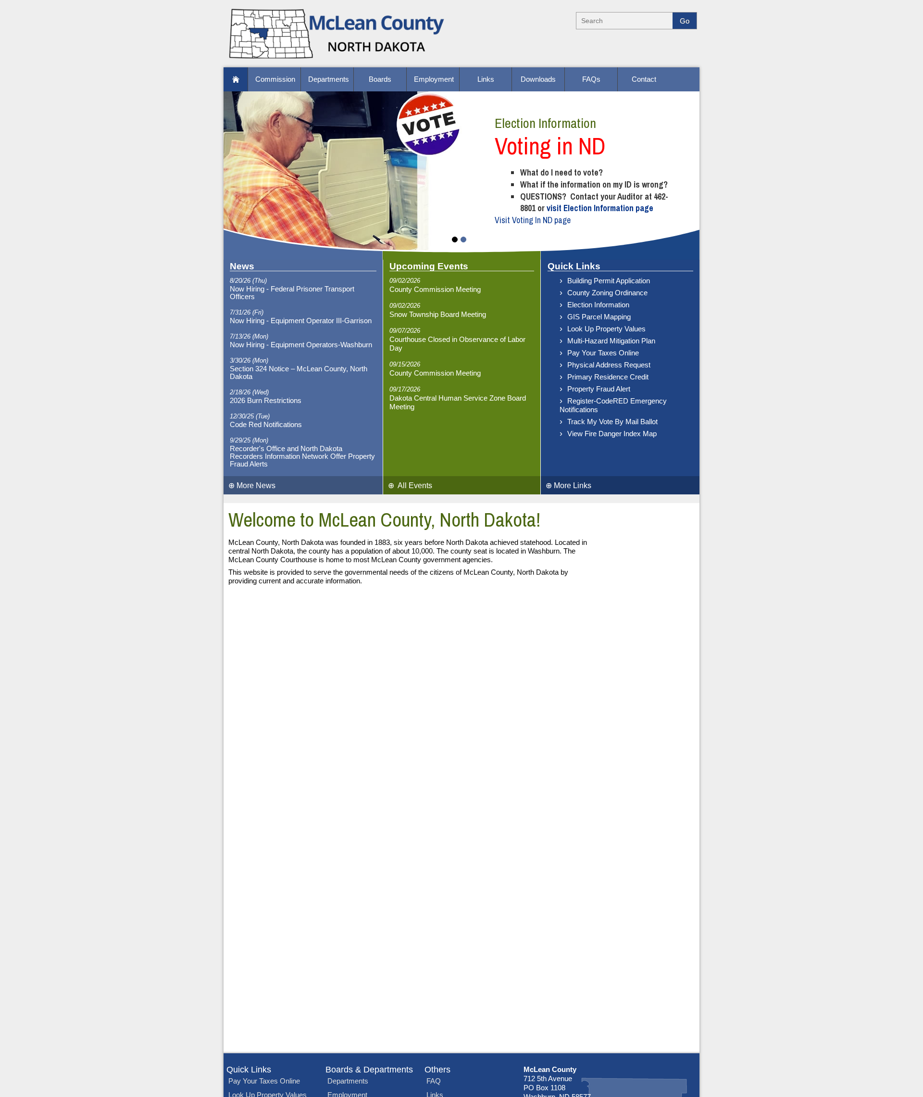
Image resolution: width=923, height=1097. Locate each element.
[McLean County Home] (337, 60)
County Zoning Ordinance (607, 293)
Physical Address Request (608, 365)
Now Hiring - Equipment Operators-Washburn (301, 345)
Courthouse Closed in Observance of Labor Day (457, 344)
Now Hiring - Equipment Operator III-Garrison (301, 321)
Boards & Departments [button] (369, 1069)
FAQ (433, 1081)
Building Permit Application (608, 281)
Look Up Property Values (606, 329)
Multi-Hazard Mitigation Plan (611, 341)
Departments (347, 1081)
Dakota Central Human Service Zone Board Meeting (457, 402)
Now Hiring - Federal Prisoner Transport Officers (292, 293)
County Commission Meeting (435, 289)
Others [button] (437, 1069)
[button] (236, 79)
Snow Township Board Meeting (437, 314)
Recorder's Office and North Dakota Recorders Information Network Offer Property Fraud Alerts (302, 456)
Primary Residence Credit (608, 377)
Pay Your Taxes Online (603, 353)
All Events (410, 485)
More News (251, 485)
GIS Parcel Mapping (599, 317)
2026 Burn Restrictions (265, 400)
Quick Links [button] (248, 1069)
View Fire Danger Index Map (612, 434)
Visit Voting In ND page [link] (533, 220)
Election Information (598, 305)
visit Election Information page (600, 208)
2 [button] (463, 239)
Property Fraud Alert (598, 389)
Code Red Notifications (266, 425)
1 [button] (455, 239)
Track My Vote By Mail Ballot (612, 422)
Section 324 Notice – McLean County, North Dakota (298, 372)
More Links (568, 485)
